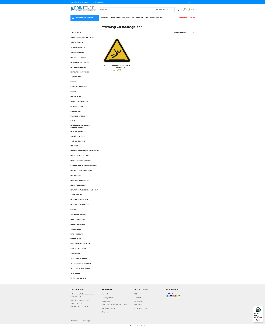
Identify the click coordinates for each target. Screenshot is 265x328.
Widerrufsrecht (139, 298)
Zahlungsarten (107, 298)
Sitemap (105, 312)
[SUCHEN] (172, 9)
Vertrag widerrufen (109, 308)
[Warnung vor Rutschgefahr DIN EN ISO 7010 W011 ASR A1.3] (117, 50)
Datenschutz (138, 301)
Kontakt (105, 294)
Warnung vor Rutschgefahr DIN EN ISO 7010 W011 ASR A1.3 (117, 66)
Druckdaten (106, 301)
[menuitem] (116, 294)
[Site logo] (83, 9)
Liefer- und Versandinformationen (114, 305)
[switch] (258, 320)
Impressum (138, 305)
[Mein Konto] (179, 10)
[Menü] (261, 307)
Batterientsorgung (140, 308)
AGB (135, 294)
